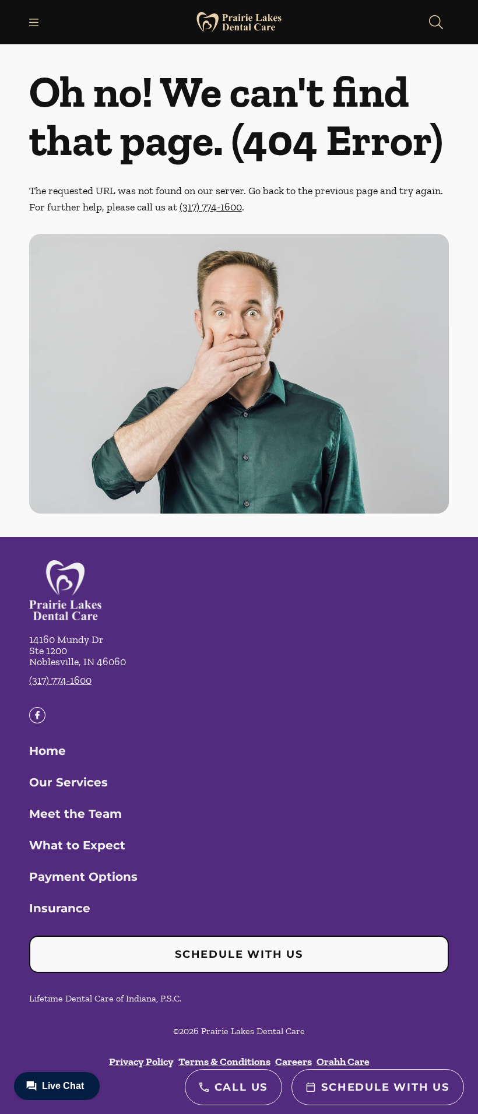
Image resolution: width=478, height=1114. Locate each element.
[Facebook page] (37, 715)
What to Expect (77, 845)
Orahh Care (343, 1061)
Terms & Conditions (224, 1061)
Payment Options (83, 877)
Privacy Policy (141, 1061)
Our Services (68, 782)
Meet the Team (75, 814)
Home (47, 751)
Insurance (59, 908)
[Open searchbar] (436, 22)
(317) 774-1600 (211, 207)
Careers (293, 1061)
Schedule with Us (239, 954)
